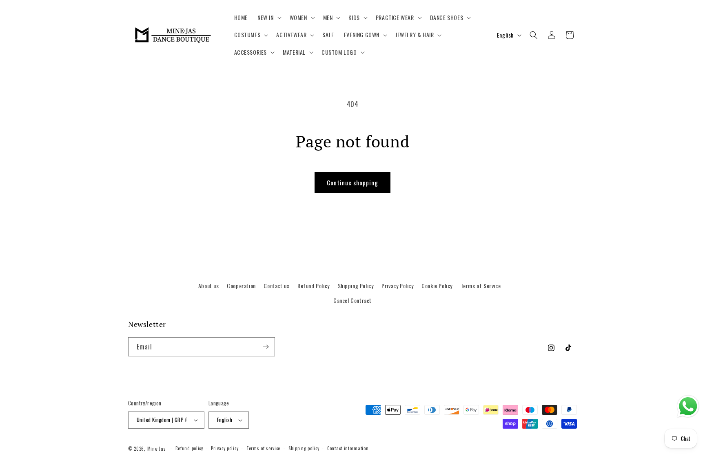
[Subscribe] (266, 346)
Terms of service (263, 448)
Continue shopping (352, 182)
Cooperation (241, 285)
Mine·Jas (156, 448)
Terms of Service (481, 285)
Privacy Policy (397, 285)
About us (208, 285)
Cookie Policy (436, 285)
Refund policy (189, 448)
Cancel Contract (352, 300)
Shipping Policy (356, 285)
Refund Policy (313, 285)
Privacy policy (224, 448)
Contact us (276, 285)
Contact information (347, 448)
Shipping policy (303, 448)
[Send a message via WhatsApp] (688, 406)
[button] (269, 17)
